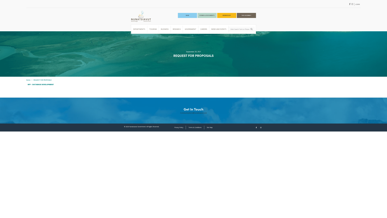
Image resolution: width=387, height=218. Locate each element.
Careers (203, 29)
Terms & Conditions (195, 127)
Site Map (210, 127)
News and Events (218, 29)
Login (357, 4)
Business (165, 29)
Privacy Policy (178, 127)
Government (190, 29)
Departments (139, 29)
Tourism (153, 29)
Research (177, 29)
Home (28, 80)
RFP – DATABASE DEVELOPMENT (41, 84)
